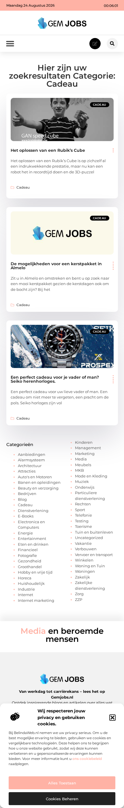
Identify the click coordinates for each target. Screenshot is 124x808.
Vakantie (83, 543)
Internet (25, 594)
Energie (25, 533)
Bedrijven (27, 493)
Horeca (24, 578)
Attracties (26, 471)
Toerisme (83, 526)
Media (81, 459)
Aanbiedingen (31, 454)
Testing (82, 521)
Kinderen (84, 442)
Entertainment (32, 538)
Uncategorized (89, 537)
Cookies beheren (62, 798)
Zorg (79, 593)
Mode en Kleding (91, 476)
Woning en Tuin (90, 566)
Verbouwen (86, 549)
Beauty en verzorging (38, 488)
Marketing (85, 453)
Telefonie (83, 515)
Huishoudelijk (31, 583)
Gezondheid (29, 561)
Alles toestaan (62, 783)
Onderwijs (84, 487)
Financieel (28, 549)
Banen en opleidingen (39, 482)
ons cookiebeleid (87, 758)
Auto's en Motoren (35, 477)
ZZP (78, 599)
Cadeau (99, 105)
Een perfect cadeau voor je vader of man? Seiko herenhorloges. (55, 379)
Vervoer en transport (94, 554)
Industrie (26, 589)
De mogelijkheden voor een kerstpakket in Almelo (56, 265)
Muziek (82, 481)
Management (88, 447)
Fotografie (27, 555)
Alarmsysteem (31, 460)
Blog (22, 499)
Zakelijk (82, 577)
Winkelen (84, 560)
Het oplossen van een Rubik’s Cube (48, 150)
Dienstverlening (33, 510)
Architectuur (30, 465)
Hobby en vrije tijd (35, 572)
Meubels (83, 464)
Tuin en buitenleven (94, 532)
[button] (112, 717)
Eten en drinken (33, 544)
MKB (79, 470)
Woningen (85, 571)
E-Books (25, 516)
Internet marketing (36, 600)
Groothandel (30, 566)
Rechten (83, 504)
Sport (80, 509)
